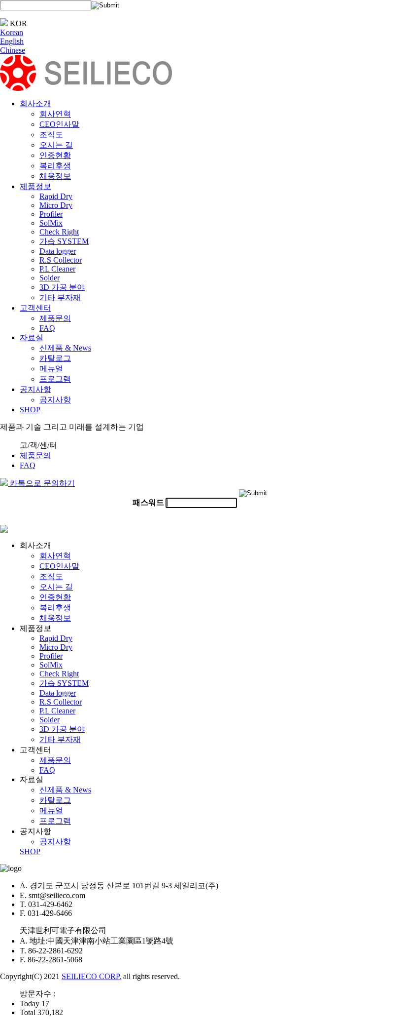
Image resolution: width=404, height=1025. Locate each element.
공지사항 (35, 389)
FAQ (47, 328)
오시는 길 (56, 145)
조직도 (51, 134)
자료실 (31, 337)
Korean (11, 32)
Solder (49, 278)
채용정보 (55, 176)
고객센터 (35, 308)
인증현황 (55, 155)
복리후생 (55, 165)
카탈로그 (55, 358)
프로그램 (55, 379)
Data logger (57, 251)
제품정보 (35, 186)
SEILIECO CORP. (91, 976)
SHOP (30, 409)
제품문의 (55, 318)
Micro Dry (55, 205)
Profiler (51, 214)
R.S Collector (60, 260)
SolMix (51, 223)
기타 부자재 (60, 297)
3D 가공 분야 (62, 287)
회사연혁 (55, 114)
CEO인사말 (59, 124)
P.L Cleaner (57, 269)
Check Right (59, 232)
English (12, 41)
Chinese (12, 50)
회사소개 (35, 103)
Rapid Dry (55, 196)
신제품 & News (65, 348)
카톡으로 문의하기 (41, 483)
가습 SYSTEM (64, 241)
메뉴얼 (51, 368)
